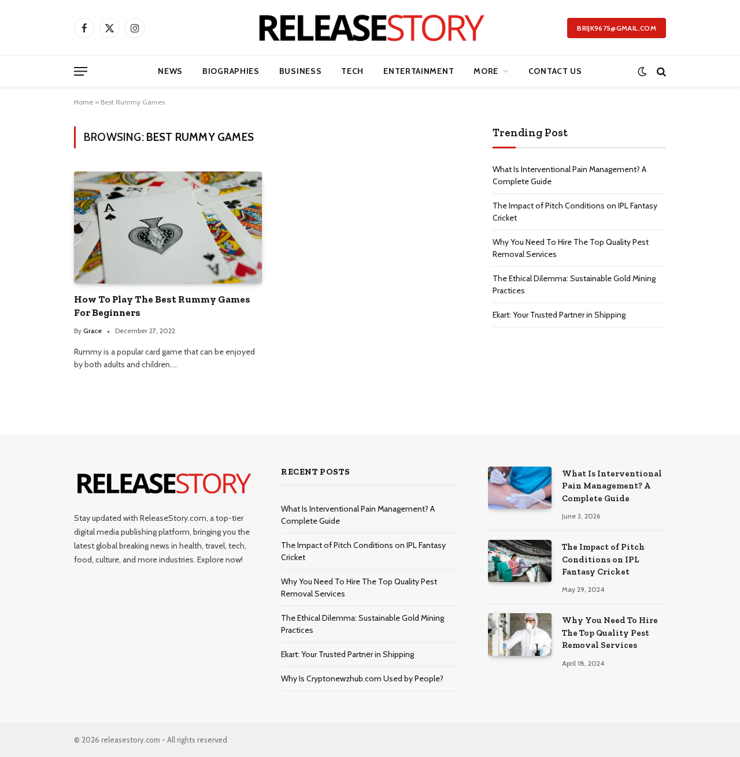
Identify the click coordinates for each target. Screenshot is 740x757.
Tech (352, 71)
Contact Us (555, 71)
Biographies (231, 71)
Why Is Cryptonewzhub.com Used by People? (362, 678)
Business (300, 71)
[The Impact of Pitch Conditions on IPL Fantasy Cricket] (520, 561)
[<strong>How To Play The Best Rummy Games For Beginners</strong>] (168, 227)
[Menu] (80, 71)
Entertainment (418, 71)
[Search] (660, 71)
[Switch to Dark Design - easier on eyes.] (642, 71)
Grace (92, 330)
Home (83, 102)
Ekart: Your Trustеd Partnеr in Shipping (559, 314)
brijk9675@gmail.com (616, 28)
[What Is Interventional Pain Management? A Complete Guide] (520, 488)
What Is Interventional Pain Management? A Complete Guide (612, 486)
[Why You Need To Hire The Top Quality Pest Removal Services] (520, 634)
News (170, 71)
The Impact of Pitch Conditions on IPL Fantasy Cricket (603, 559)
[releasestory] (370, 27)
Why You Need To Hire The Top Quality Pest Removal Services (610, 632)
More (485, 71)
